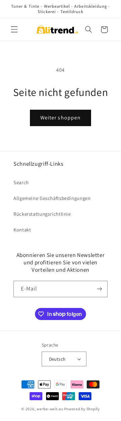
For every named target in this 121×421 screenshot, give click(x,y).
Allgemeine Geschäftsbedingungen (52, 198)
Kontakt (22, 229)
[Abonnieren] (99, 289)
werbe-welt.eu (50, 408)
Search (21, 182)
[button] (14, 29)
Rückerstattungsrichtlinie (42, 214)
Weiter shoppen (60, 117)
